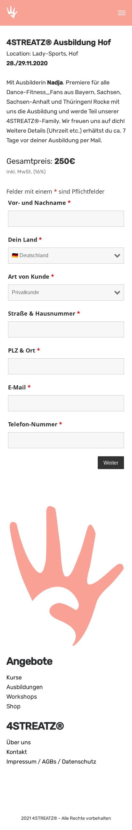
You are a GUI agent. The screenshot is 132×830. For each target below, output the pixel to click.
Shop (13, 706)
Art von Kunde (31, 276)
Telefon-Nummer (35, 424)
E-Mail (19, 387)
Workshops (21, 696)
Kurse (14, 677)
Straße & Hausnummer (44, 313)
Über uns (18, 742)
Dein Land (25, 239)
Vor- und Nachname (39, 202)
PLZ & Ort (24, 350)
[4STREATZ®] (12, 13)
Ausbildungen (24, 687)
